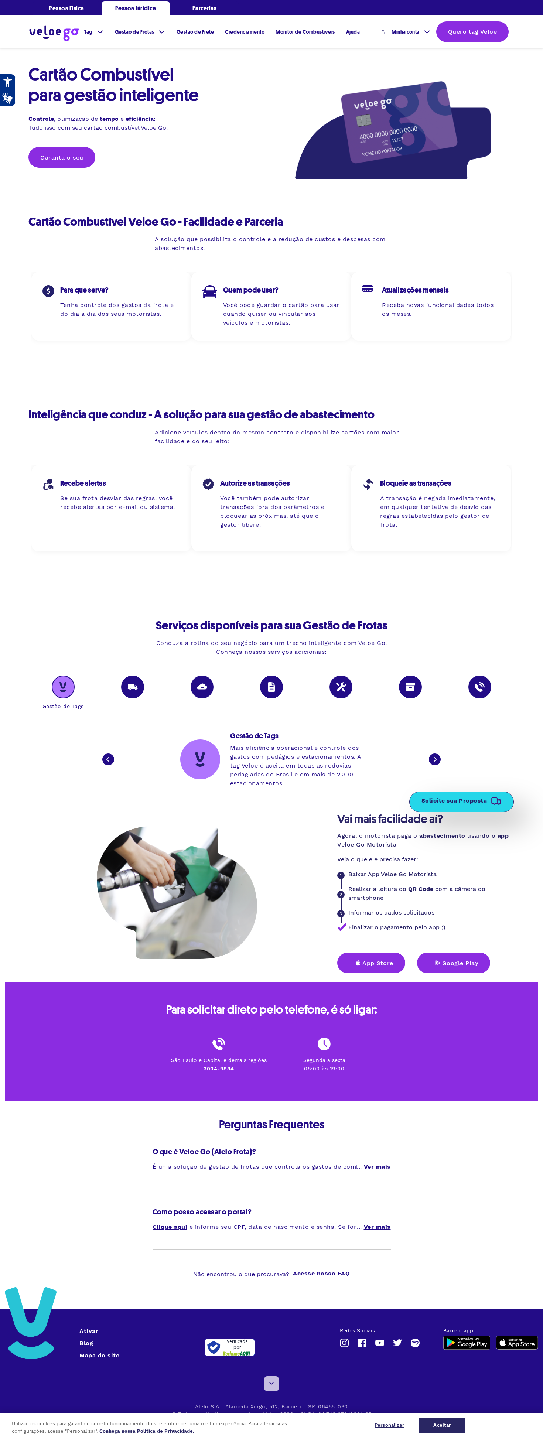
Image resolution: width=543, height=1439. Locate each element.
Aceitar (442, 1425)
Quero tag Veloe (472, 31)
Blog (86, 1343)
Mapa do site (99, 1355)
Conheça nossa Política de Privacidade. (146, 1431)
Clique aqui (170, 1226)
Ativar (88, 1330)
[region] (271, 1426)
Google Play (460, 963)
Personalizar (389, 1425)
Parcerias (204, 8)
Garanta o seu (61, 157)
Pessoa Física (66, 8)
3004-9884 (219, 1068)
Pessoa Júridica (135, 8)
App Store (377, 963)
